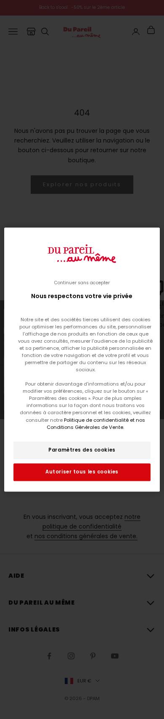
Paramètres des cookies (82, 450)
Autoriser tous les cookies (82, 471)
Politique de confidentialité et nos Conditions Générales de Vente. (96, 424)
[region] (82, 359)
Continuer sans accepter (82, 283)
